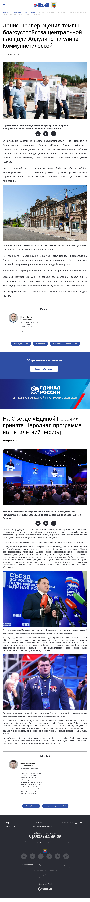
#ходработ (40, 344)
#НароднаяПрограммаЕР (55, 806)
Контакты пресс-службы (43, 827)
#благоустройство (21, 344)
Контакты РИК (10, 827)
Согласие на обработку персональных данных (45, 877)
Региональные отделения (72, 823)
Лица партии (38, 823)
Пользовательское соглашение (45, 871)
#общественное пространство (65, 344)
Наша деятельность (19, 12)
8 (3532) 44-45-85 (45, 836)
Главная (6, 12)
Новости (33, 12)
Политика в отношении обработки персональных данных (45, 875)
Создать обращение (44, 369)
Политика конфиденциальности (45, 873)
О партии (8, 823)
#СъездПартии (31, 806)
